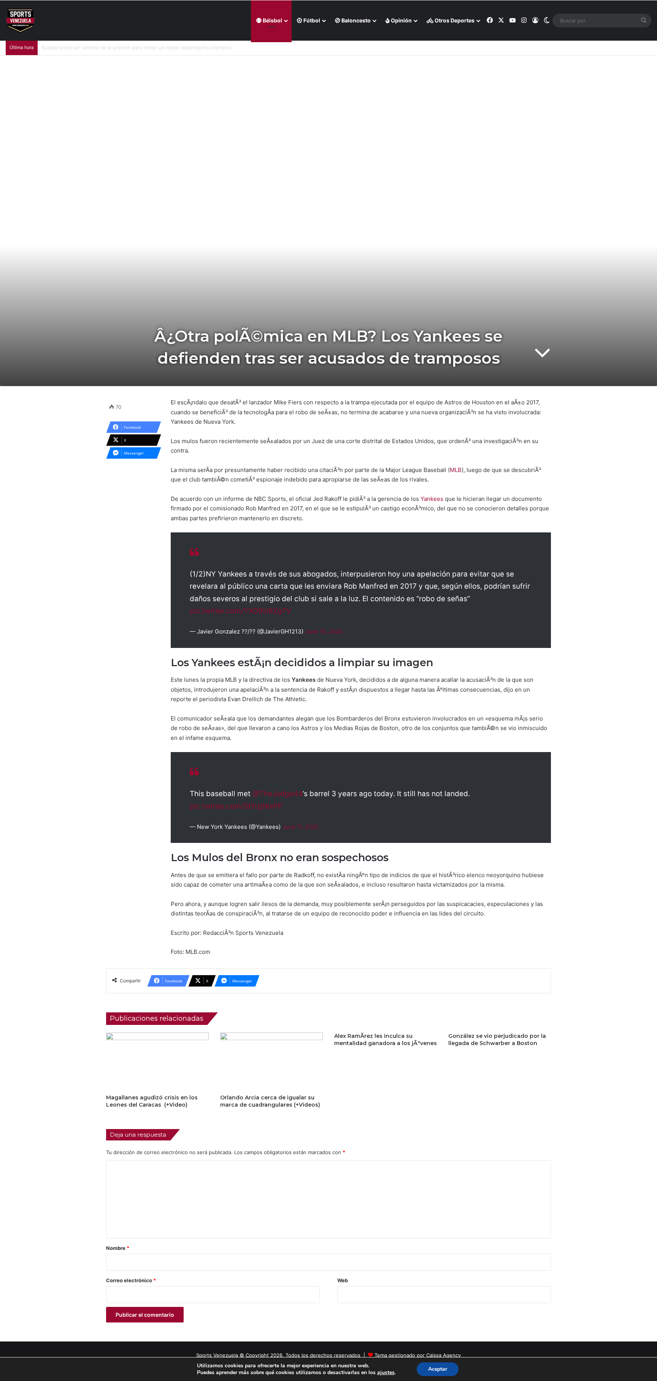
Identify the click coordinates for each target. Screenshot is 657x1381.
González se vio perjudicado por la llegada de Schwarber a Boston (497, 1040)
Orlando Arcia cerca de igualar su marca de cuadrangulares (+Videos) (270, 1101)
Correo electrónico (131, 1280)
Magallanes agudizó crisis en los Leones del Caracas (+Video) (152, 1101)
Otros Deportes (453, 20)
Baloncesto (355, 20)
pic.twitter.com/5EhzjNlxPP (236, 806)
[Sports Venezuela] (20, 20)
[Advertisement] (328, 112)
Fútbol (311, 20)
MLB (456, 470)
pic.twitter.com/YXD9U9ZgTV (240, 611)
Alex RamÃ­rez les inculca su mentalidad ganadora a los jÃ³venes (385, 1040)
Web (342, 1280)
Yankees (432, 498)
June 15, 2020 (324, 631)
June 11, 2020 (300, 826)
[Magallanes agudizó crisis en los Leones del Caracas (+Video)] (157, 1061)
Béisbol (272, 20)
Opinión (401, 20)
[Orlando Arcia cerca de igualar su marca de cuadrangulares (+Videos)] (271, 1061)
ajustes (386, 1372)
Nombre (117, 1248)
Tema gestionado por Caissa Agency (418, 1355)
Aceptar (437, 1369)
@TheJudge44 (277, 793)
